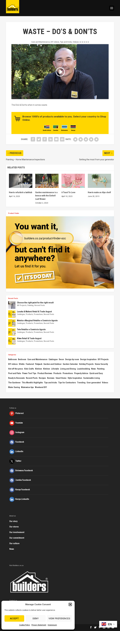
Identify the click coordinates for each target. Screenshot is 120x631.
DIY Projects (21, 305)
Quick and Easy (96, 373)
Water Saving (14, 387)
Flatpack (38, 364)
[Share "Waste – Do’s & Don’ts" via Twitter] (39, 139)
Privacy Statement (38, 625)
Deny (35, 618)
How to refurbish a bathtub (20, 192)
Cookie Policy (24, 625)
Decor (61, 359)
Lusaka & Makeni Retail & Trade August (34, 311)
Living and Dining (68, 369)
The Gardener (14, 382)
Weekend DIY (41, 387)
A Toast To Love (68, 192)
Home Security (101, 364)
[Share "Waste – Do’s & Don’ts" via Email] (56, 139)
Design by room (72, 359)
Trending (81, 382)
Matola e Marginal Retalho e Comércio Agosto (37, 320)
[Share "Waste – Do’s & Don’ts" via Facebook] (33, 139)
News (93, 369)
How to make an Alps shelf (99, 192)
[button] (70, 604)
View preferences (59, 618)
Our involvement (16, 532)
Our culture (14, 543)
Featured (30, 364)
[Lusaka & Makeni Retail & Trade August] (12, 314)
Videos (75, 42)
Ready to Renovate (16, 378)
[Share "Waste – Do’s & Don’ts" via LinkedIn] (50, 139)
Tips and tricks (66, 42)
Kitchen (38, 369)
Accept (14, 618)
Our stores (14, 526)
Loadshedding (83, 369)
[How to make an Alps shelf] (99, 181)
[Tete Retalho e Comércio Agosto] (12, 332)
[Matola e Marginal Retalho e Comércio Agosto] (12, 323)
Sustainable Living (91, 378)
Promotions (38, 314)
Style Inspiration (75, 378)
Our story (13, 521)
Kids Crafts (29, 369)
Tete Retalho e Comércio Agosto (31, 329)
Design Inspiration (88, 359)
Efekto (22, 364)
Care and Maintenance (40, 42)
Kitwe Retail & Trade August (29, 338)
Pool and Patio (14, 373)
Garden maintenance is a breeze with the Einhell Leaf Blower (46, 195)
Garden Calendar (70, 364)
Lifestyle (55, 369)
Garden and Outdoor (52, 364)
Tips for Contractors (67, 382)
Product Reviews (44, 373)
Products (29, 314)
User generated (94, 382)
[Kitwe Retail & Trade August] (12, 341)
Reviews (50, 378)
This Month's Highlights (32, 382)
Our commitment (16, 538)
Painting (30, 305)
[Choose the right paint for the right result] (12, 305)
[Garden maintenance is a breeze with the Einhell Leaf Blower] (47, 181)
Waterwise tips (27, 387)
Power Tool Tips (29, 373)
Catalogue (21, 314)
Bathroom (12, 359)
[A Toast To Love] (73, 181)
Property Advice (81, 373)
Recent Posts (39, 305)
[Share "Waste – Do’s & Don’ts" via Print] (62, 139)
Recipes (42, 378)
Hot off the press (15, 369)
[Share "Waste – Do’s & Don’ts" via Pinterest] (45, 139)
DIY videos (55, 42)
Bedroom (22, 359)
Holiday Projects (86, 364)
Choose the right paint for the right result (35, 302)
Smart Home (61, 378)
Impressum (52, 625)
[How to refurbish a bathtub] (20, 181)
